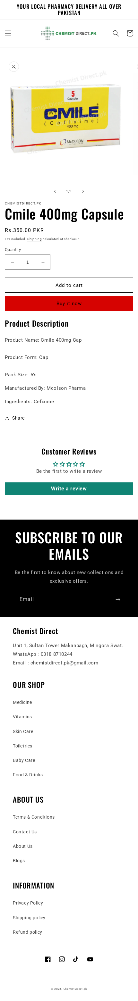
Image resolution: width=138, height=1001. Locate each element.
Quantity (13, 249)
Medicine (22, 702)
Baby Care (24, 760)
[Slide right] (83, 191)
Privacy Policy (28, 902)
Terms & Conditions (34, 817)
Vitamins (22, 716)
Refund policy (27, 932)
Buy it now (69, 303)
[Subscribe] (118, 599)
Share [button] (18, 418)
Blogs (19, 860)
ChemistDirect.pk (75, 988)
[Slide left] (55, 191)
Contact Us (25, 831)
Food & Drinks (28, 774)
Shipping (34, 239)
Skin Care (23, 731)
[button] (8, 33)
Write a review (69, 489)
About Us (23, 846)
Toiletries (22, 745)
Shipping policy (29, 917)
